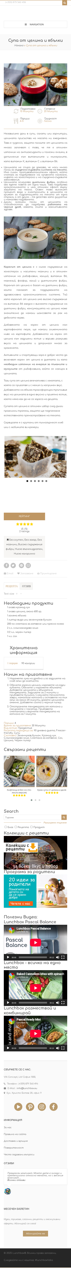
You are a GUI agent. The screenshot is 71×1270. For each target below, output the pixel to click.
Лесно (48, 121)
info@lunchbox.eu (27, 1088)
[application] (35, 942)
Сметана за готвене (43, 738)
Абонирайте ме (35, 1234)
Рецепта (12, 586)
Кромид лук (49, 735)
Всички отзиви (16, 1180)
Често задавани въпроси (19, 1154)
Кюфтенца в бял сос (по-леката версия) (19, 791)
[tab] (12, 587)
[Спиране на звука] (57, 957)
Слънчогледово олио (16, 738)
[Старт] (8, 957)
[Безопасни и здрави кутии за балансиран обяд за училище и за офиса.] (35, 14)
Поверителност (14, 1148)
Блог (10, 827)
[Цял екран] (63, 957)
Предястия (25, 728)
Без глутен (16, 540)
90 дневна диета (44, 730)
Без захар (30, 540)
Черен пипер (22, 740)
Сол (60, 738)
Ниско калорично (24, 553)
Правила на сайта (15, 1134)
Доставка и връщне (16, 1141)
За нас (8, 1127)
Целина (8, 740)
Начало (18, 45)
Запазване (26, 573)
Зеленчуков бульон (29, 735)
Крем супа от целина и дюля (51, 789)
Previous (9, 457)
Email (9, 573)
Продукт (39, 827)
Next (62, 456)
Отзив (26, 586)
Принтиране (48, 573)
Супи (17, 733)
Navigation (37, 24)
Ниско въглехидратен (28, 549)
